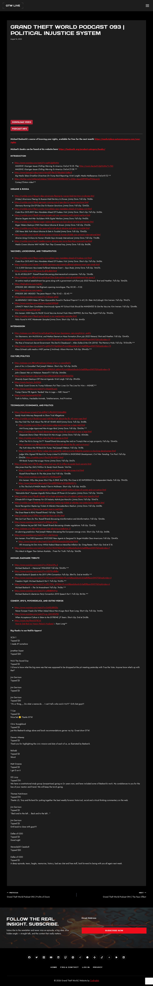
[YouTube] (51, 957)
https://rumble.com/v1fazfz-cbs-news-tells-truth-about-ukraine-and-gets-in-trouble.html (52, 228)
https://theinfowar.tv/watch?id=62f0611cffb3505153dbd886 (40, 412)
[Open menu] (147, 5)
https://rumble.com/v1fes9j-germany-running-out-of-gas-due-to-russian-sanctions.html (51, 202)
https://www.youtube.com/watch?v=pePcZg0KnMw (37, 162)
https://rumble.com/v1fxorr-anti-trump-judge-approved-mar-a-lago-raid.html (52, 425)
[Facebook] (29, 957)
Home (54, 967)
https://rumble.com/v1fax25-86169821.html (44, 457)
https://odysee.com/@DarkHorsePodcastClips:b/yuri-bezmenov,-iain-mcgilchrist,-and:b (53, 333)
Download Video (21, 122)
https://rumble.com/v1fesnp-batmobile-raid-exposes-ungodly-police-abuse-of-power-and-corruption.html (60, 489)
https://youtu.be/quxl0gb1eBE (28, 309)
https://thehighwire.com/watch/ (28, 284)
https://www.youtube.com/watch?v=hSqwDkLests (36, 388)
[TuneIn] (94, 957)
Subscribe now (114, 930)
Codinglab (94, 980)
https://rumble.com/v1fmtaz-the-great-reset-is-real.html (39, 509)
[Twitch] (65, 957)
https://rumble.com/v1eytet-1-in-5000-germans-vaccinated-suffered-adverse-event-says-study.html (57, 264)
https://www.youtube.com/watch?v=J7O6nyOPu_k (36, 564)
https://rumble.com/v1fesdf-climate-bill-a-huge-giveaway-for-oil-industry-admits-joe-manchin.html (57, 496)
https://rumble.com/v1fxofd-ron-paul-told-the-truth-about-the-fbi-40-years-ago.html (50, 418)
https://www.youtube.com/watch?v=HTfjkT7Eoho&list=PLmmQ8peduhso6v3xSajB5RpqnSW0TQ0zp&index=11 (62, 339)
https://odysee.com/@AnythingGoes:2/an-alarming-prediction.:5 (42, 528)
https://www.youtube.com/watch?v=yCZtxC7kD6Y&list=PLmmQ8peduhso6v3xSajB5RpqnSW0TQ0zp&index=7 (62, 548)
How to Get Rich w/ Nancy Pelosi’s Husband (34, 623)
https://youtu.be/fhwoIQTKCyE (28, 620)
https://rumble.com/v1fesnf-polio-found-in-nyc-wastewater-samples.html (46, 316)
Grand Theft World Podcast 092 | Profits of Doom (28, 895)
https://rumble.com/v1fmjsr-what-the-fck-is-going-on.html (43, 438)
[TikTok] (101, 957)
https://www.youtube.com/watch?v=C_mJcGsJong (36, 535)
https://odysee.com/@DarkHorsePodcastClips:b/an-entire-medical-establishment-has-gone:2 (55, 277)
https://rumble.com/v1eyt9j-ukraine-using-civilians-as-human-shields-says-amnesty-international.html (57, 234)
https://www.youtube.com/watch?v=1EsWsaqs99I (40, 476)
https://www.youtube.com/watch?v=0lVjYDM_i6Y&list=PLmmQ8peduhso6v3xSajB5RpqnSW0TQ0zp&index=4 (62, 584)
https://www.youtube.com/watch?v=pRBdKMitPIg (36, 590)
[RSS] (123, 957)
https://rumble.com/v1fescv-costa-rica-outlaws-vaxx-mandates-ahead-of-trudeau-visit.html (53, 208)
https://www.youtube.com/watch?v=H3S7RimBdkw (36, 571)
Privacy (97, 967)
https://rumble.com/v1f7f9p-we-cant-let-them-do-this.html (39, 515)
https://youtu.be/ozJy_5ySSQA (28, 382)
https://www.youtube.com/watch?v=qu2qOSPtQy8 (36, 303)
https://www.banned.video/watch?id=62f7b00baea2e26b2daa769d (48, 541)
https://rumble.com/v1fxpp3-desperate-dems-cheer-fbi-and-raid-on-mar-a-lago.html (55, 431)
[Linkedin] (58, 957)
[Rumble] (116, 957)
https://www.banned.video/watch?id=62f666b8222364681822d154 (44, 375)
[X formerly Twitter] (36, 957)
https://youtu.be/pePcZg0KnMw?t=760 (96, 166)
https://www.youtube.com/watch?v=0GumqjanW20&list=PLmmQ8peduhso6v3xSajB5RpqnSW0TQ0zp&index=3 (63, 577)
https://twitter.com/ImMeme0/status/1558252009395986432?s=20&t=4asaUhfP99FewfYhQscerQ (57, 179)
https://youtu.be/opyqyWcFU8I (28, 395)
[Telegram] (80, 957)
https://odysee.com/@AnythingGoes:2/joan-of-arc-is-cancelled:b (43, 362)
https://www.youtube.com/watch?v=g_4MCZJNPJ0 (37, 614)
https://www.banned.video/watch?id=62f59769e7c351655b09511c (47, 483)
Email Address (89, 918)
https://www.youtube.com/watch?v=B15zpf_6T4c (36, 522)
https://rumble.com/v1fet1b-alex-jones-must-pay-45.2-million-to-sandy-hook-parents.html (53, 464)
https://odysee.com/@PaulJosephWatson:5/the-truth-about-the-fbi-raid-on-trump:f (54, 444)
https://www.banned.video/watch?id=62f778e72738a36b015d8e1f (43, 172)
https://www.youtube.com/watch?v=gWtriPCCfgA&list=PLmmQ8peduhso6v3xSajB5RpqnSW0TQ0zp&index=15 (63, 346)
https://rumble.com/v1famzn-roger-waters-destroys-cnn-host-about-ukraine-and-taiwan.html (54, 221)
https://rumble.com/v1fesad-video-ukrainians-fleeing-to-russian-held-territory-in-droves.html (54, 195)
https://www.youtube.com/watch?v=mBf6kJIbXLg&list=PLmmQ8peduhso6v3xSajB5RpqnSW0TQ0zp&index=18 (62, 369)
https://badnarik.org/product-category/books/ (82, 149)
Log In (86, 967)
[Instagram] (43, 957)
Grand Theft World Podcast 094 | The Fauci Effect (124, 895)
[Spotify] (72, 957)
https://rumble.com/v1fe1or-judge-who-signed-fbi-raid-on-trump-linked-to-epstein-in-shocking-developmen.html (67, 450)
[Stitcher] (87, 957)
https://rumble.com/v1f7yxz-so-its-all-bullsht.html (36, 270)
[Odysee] (109, 957)
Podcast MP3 (19, 128)
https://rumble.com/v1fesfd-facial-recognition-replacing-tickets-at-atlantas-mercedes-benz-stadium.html (59, 502)
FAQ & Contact (69, 967)
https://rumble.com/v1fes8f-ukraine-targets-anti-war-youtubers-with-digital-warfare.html (52, 215)
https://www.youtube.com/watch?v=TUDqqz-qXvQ (36, 296)
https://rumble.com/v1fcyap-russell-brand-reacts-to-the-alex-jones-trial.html (51, 470)
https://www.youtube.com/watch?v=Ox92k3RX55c (36, 607)
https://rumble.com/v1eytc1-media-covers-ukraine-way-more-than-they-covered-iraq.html (53, 241)
